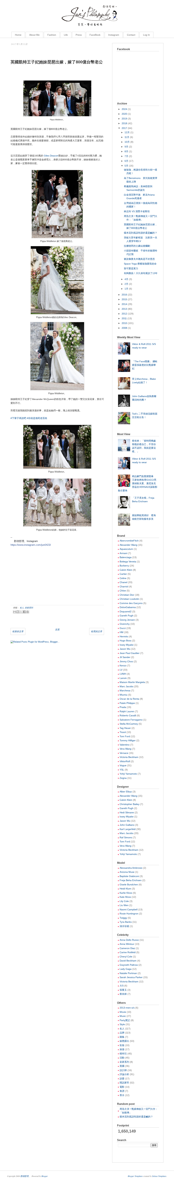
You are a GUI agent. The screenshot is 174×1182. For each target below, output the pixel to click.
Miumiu (123, 694)
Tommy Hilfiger (128, 740)
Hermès (124, 636)
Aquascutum (126, 549)
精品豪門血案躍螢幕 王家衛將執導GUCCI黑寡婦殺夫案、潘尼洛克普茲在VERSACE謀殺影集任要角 (137, 483)
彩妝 (122, 1045)
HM (121, 632)
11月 (127, 137)
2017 (124, 128)
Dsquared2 (126, 611)
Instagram (113, 34)
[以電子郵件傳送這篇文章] (14, 612)
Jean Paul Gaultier (130, 653)
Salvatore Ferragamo (131, 719)
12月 (127, 132)
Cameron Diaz (127, 948)
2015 (124, 299)
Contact (131, 34)
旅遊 (122, 1049)
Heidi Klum (125, 888)
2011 (124, 318)
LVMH (123, 673)
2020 (124, 113)
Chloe (123, 590)
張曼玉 (123, 989)
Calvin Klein (126, 569)
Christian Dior (127, 594)
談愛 (122, 1078)
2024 (124, 109)
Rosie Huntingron (129, 913)
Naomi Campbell (128, 909)
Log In (146, 34)
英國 (122, 1066)
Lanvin (123, 678)
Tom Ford (125, 736)
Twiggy (123, 917)
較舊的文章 (96, 631)
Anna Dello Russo (129, 940)
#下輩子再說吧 (18, 418)
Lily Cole (124, 901)
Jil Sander (125, 657)
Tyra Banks (126, 922)
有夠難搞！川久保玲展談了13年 (141, 273)
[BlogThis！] (18, 612)
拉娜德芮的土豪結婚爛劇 (137, 245)
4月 (126, 279)
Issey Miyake (127, 644)
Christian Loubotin (129, 599)
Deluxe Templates (159, 1176)
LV (121, 669)
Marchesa (125, 690)
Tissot (123, 732)
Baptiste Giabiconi (129, 876)
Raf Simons (126, 837)
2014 (124, 304)
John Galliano (127, 825)
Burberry (124, 565)
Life (66, 34)
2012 (124, 313)
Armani (123, 553)
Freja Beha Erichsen (131, 880)
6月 (126, 161)
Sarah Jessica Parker (131, 977)
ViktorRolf (125, 761)
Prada (123, 707)
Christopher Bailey (129, 804)
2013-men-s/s (127, 1007)
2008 (124, 328)
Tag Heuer (125, 728)
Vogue (123, 765)
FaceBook (95, 34)
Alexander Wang (128, 545)
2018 (124, 123)
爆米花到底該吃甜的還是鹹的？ (140, 232)
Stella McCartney (129, 723)
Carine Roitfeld (128, 952)
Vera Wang (125, 748)
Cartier (123, 574)
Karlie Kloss (126, 892)
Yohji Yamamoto (128, 773)
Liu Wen (124, 905)
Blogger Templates (135, 1176)
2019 (124, 118)
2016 (124, 294)
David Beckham (128, 960)
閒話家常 (124, 1082)
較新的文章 (17, 631)
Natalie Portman (128, 973)
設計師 (123, 1070)
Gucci (123, 628)
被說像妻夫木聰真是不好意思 (139, 259)
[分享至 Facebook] (24, 612)
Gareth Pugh (126, 615)
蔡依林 (123, 994)
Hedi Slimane (127, 812)
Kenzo (123, 665)
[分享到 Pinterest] (27, 612)
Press (79, 34)
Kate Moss (125, 897)
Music (123, 1016)
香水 (122, 1095)
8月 (126, 151)
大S (122, 985)
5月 (126, 165)
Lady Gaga (126, 969)
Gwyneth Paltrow (129, 965)
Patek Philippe (127, 703)
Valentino (124, 744)
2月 (126, 284)
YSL (122, 769)
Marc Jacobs (126, 686)
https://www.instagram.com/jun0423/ (31, 544)
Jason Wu (125, 648)
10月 (127, 142)
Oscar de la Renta (129, 698)
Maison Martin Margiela (132, 682)
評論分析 (124, 1074)
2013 (124, 309)
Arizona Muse (127, 872)
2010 (124, 323)
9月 (126, 146)
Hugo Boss (125, 640)
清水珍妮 (124, 926)
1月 (126, 288)
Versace (124, 753)
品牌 (122, 1032)
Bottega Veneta (128, 561)
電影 (122, 1086)
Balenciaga (126, 557)
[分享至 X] (21, 612)
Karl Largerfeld (128, 829)
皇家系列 (29, 607)
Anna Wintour (127, 944)
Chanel (123, 582)
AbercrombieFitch (129, 540)
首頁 (57, 629)
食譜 (122, 1091)
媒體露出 (124, 1041)
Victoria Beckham (129, 757)
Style (122, 1024)
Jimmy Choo (126, 661)
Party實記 (125, 1020)
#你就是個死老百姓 (37, 418)
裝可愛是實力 (131, 268)
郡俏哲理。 (25, 1176)
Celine (123, 578)
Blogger (44, 1176)
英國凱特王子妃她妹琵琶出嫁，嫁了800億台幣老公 (57, 62)
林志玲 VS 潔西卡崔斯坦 (137, 211)
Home (18, 34)
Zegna (123, 778)
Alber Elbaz (126, 791)
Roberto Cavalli (128, 715)
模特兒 (123, 1053)
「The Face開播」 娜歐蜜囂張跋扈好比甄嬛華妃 (144, 365)
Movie (123, 1012)
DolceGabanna (128, 607)
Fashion (51, 34)
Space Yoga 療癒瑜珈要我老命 (140, 263)
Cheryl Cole (126, 956)
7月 (126, 156)
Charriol (124, 586)
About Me (34, 34)
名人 (22, 607)
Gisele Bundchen (129, 884)
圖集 (122, 1037)
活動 (122, 1057)
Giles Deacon (51, 155)
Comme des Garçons (131, 603)
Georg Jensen (127, 619)
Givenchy (125, 624)
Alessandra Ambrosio (131, 867)
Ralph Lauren (127, 711)
